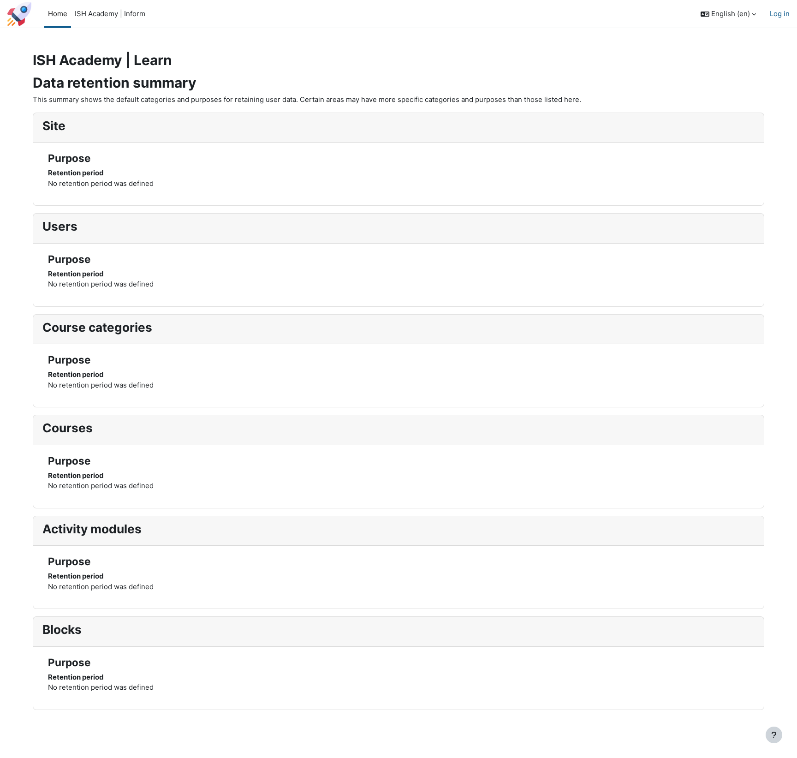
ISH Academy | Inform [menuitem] (110, 13)
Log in (780, 13)
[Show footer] (774, 735)
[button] (728, 14)
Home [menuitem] (57, 13)
